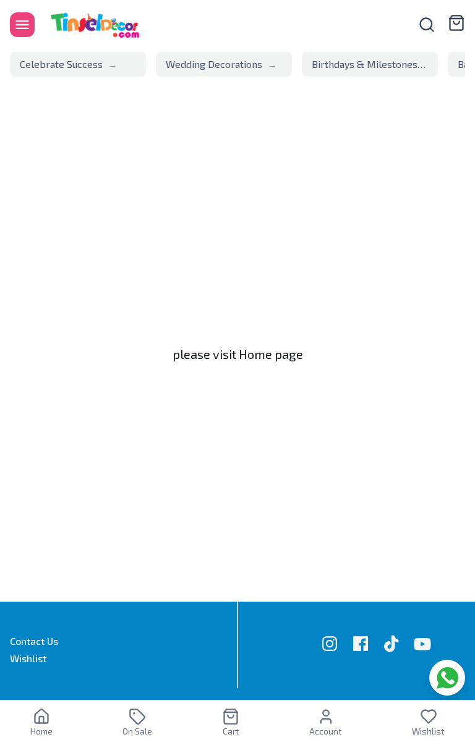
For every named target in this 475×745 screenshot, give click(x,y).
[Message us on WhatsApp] (447, 677)
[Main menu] (22, 24)
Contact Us (34, 641)
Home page (271, 354)
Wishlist (28, 658)
